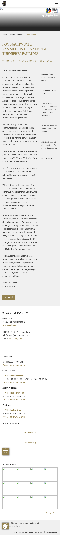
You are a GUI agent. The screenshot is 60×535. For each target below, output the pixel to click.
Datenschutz (34, 523)
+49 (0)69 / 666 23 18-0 (18, 532)
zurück (10, 297)
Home (4, 34)
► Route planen (9, 325)
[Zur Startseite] (4, 3)
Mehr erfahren (29, 432)
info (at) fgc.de (15, 338)
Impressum (23, 523)
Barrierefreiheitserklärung (11, 526)
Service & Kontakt (16, 34)
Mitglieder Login (51, 532)
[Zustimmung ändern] (5, 526)
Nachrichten (31, 34)
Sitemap (14, 523)
